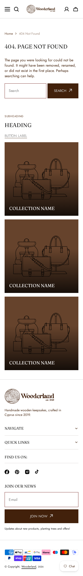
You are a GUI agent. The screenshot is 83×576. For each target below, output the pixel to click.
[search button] (16, 9)
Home (9, 33)
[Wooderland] (41, 9)
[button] (75, 9)
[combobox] (25, 90)
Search (60, 90)
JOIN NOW (38, 516)
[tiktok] (37, 472)
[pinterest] (17, 472)
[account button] (66, 9)
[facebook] (7, 472)
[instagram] (27, 472)
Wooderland (28, 567)
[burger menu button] (7, 9)
